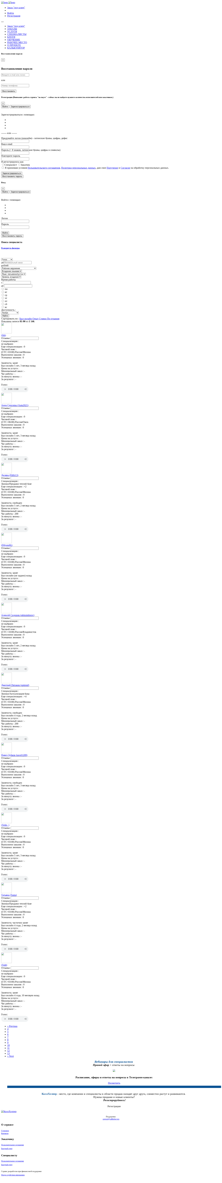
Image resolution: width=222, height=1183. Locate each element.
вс (6, 307)
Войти (5, 106)
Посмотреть (114, 1083)
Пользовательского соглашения (44, 168)
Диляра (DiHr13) (9, 475)
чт (6, 298)
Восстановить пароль (12, 176)
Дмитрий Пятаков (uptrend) (15, 685)
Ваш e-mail (6, 144)
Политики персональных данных (78, 168)
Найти (5, 316)
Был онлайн (25, 318)
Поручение (112, 168)
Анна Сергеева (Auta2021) (14, 405)
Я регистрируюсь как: (12, 161)
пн (6, 289)
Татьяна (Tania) (9, 895)
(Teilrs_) (5, 825)
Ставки (43, 318)
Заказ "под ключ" (16, 7)
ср (6, 295)
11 (8, 1048)
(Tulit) (4, 965)
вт (6, 292)
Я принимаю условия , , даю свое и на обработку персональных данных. (87, 168)
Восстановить (8, 91)
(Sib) (3, 335)
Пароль (5, 224)
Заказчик (25, 165)
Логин (4, 218)
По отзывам (53, 318)
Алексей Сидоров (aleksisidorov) (17, 615)
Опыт (35, 318)
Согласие (125, 168)
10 (8, 1045)
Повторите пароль (10, 156)
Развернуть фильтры (10, 248)
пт (6, 301)
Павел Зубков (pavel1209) (14, 755)
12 (8, 1050)
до (2, 262)
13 (8, 1053)
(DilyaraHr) (6, 545)
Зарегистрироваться (20, 106)
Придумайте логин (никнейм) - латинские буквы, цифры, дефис (34, 138)
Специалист (11, 165)
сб (6, 304)
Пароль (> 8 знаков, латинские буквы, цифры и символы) (30, 150)
